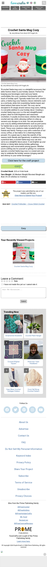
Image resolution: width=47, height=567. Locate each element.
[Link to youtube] (40, 409)
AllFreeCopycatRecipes (23, 523)
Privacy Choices (23, 496)
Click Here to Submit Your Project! (28, 196)
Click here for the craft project (23, 160)
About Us (23, 422)
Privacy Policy (23, 462)
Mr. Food (23, 517)
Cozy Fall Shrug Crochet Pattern (33, 390)
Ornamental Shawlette (13, 336)
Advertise (23, 429)
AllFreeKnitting (23, 510)
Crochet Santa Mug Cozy (23, 266)
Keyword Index (23, 455)
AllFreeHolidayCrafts (23, 514)
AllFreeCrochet (23, 507)
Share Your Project (23, 469)
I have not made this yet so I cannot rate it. (20, 284)
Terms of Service (23, 482)
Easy (23, 228)
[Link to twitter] (15, 409)
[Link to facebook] (7, 409)
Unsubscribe (23, 489)
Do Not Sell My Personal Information (23, 449)
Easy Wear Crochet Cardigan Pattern (14, 390)
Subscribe (23, 476)
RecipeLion (23, 520)
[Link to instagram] (32, 409)
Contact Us (23, 435)
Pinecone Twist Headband (33, 363)
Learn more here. (23, 541)
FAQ (23, 442)
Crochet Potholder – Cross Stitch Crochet (28, 204)
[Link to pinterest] (24, 409)
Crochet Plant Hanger (33, 336)
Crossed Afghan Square (14, 363)
